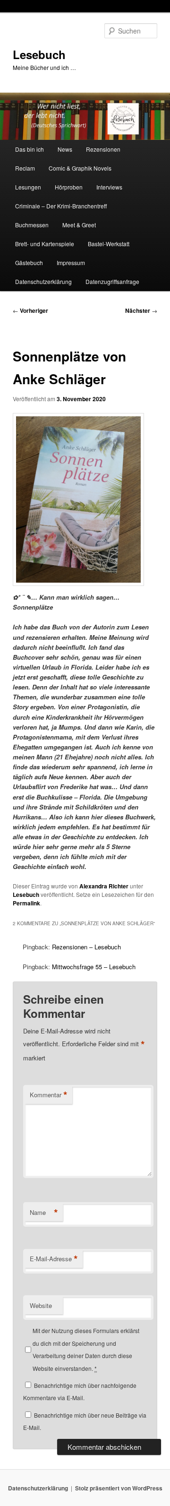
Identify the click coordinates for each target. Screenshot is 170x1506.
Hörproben (69, 187)
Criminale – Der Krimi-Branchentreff (61, 206)
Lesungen (28, 187)
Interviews (109, 187)
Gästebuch (29, 262)
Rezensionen (103, 149)
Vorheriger (30, 310)
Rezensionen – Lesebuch (86, 946)
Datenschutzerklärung (43, 281)
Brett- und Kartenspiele (44, 244)
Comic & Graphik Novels (80, 168)
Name (44, 1212)
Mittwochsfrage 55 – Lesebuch (94, 966)
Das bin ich (29, 149)
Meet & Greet (79, 225)
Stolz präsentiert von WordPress (118, 1488)
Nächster (141, 310)
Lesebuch (39, 54)
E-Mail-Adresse (54, 1258)
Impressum (71, 262)
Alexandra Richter (103, 886)
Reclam (25, 168)
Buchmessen (32, 225)
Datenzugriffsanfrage (112, 281)
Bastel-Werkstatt (108, 244)
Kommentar (49, 1094)
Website (41, 1305)
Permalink (26, 903)
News (65, 149)
